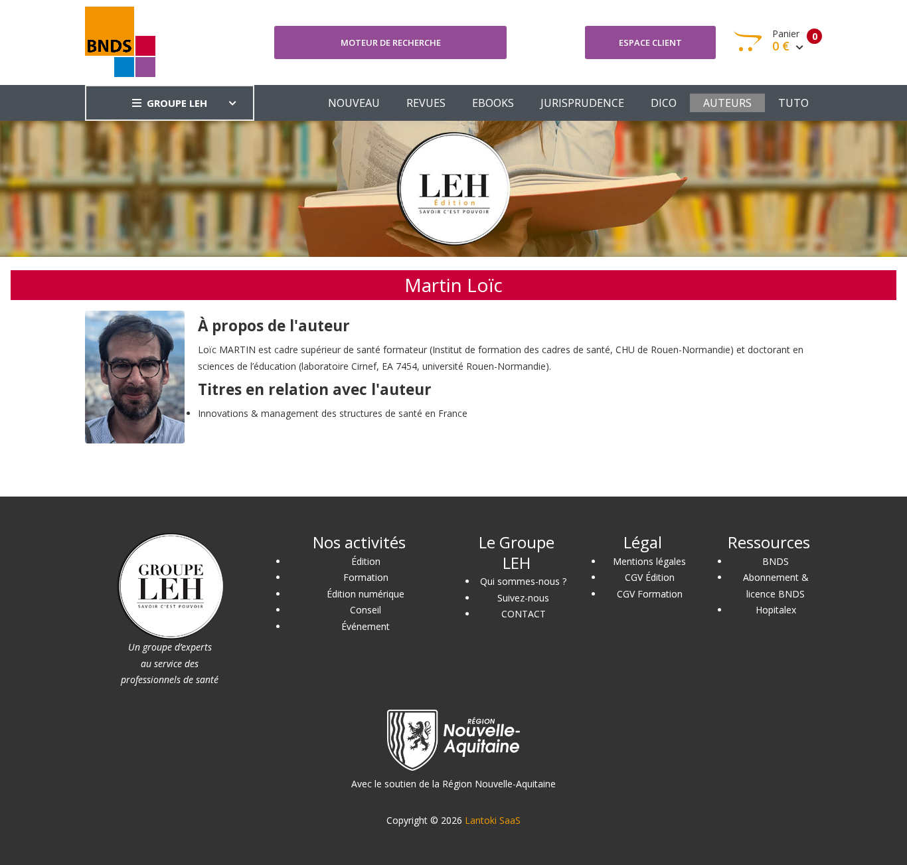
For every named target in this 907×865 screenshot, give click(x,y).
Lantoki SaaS (493, 820)
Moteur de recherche (391, 42)
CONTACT (523, 613)
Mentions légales (649, 561)
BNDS (775, 561)
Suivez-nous (523, 597)
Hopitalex (776, 609)
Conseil (365, 609)
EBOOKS (493, 103)
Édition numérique (365, 594)
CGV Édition (650, 577)
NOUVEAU (354, 103)
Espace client (650, 42)
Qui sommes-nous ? (523, 581)
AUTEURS (727, 103)
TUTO (793, 103)
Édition (365, 561)
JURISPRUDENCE (582, 103)
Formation (365, 577)
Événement (365, 626)
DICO (664, 103)
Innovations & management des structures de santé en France (332, 413)
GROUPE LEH (177, 103)
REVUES (426, 103)
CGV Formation (650, 594)
